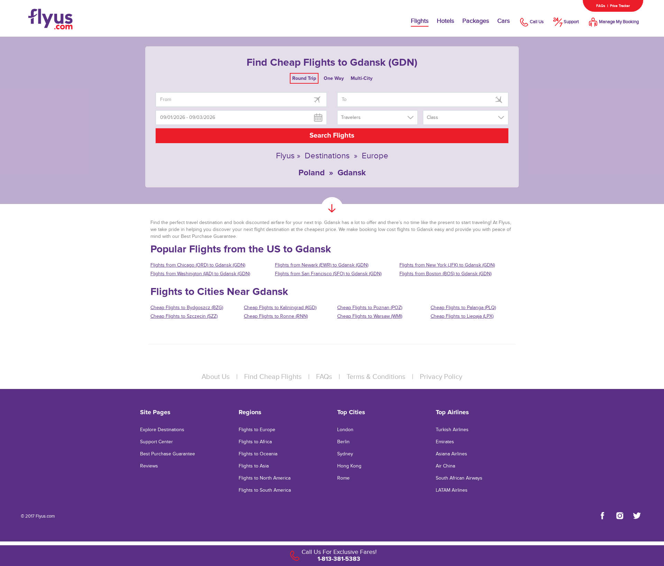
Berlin (343, 442)
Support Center (156, 442)
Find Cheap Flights (273, 377)
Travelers (351, 117)
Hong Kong (349, 466)
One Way (334, 78)
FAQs (600, 6)
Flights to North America (264, 478)
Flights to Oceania (258, 454)
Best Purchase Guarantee (167, 454)
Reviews (149, 466)
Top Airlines (452, 412)
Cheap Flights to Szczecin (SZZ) (184, 316)
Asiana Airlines (451, 454)
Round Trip (304, 78)
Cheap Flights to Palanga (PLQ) (463, 307)
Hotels (445, 21)
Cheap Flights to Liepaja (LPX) (462, 316)
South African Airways (459, 478)
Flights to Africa (255, 442)
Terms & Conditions (376, 377)
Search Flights (332, 135)
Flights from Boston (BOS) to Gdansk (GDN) (445, 274)
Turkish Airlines (452, 430)
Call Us (537, 22)
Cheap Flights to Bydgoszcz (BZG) (186, 307)
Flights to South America (265, 490)
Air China (445, 466)
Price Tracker (620, 6)
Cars (503, 21)
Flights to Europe (257, 430)
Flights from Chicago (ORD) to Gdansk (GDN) (197, 265)
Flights (419, 21)
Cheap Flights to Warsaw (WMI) (369, 316)
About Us (216, 377)
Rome (343, 478)
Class (432, 117)
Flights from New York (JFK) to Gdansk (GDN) (447, 265)
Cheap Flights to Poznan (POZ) (369, 307)
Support (571, 22)
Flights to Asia (254, 466)
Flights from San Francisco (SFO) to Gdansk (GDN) (328, 274)
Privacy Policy (441, 377)
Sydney (345, 454)
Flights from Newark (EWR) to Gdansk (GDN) (321, 265)
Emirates (445, 442)
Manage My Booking (619, 22)
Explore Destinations (162, 430)
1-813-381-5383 (338, 559)
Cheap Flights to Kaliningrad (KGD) (280, 307)
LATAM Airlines (452, 490)
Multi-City (361, 78)
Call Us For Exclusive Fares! (339, 552)
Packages (475, 21)
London (345, 430)
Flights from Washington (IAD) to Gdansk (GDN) (200, 274)
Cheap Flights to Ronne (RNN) (276, 316)
